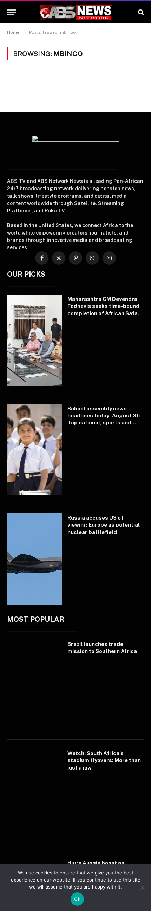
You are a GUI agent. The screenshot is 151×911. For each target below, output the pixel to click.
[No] (142, 887)
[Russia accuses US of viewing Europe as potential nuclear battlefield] (34, 559)
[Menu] (11, 12)
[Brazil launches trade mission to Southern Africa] (34, 685)
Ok (77, 899)
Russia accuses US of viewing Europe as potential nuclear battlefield (103, 525)
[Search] (140, 12)
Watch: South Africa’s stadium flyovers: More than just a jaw (104, 760)
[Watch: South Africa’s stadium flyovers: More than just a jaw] (34, 794)
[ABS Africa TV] (75, 12)
